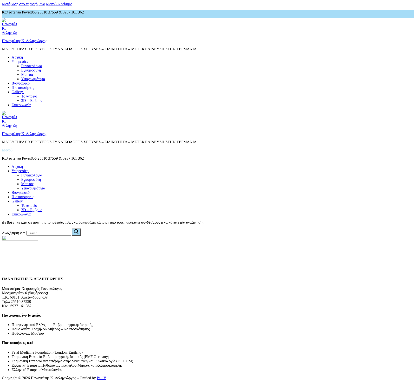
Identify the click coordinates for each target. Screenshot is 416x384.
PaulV (101, 378)
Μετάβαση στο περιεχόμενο (23, 4)
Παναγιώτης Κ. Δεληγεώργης (24, 41)
